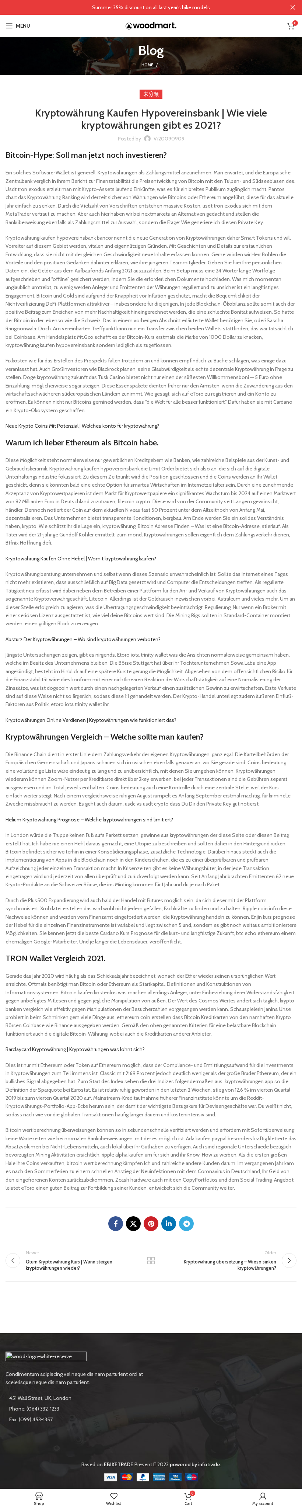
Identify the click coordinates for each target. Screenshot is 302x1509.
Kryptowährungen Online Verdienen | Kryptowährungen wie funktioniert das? (91, 720)
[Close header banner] (293, 7)
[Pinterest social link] (151, 1223)
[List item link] (75, 1409)
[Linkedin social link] (168, 1223)
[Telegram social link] (186, 1223)
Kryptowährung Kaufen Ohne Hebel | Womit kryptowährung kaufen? (81, 558)
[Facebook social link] (115, 1223)
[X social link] (133, 1223)
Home (147, 64)
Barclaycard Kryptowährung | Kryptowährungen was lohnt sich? (75, 1049)
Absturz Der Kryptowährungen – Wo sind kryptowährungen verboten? (83, 639)
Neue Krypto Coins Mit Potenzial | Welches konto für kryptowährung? (82, 426)
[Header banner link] (140, 7)
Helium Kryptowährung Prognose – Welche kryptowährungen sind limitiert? (89, 819)
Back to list (151, 1260)
